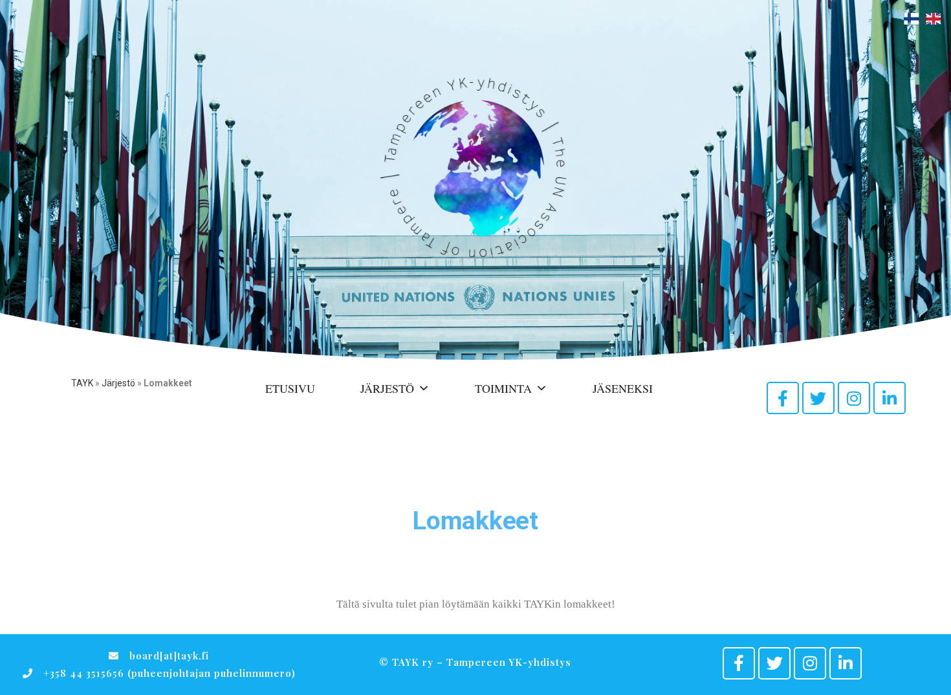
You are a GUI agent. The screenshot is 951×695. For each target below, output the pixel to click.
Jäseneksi (623, 388)
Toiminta (503, 388)
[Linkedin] (889, 398)
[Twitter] (818, 398)
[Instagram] (854, 398)
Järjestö (118, 383)
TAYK (82, 383)
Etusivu (290, 388)
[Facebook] (783, 398)
